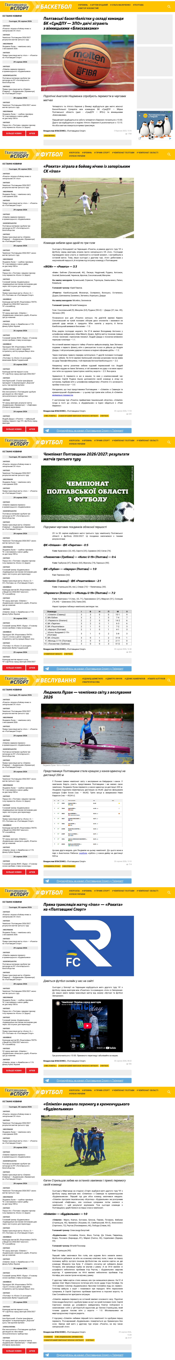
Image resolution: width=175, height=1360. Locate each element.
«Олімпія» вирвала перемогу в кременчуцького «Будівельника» (16, 70)
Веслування (8, 44)
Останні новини (12, 16)
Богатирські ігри (10, 75)
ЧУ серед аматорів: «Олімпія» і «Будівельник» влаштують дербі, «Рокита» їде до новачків (19, 315)
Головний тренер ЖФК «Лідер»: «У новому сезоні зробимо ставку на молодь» (19, 339)
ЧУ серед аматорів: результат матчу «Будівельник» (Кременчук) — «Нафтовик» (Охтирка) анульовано (19, 405)
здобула (83, 853)
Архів (32, 133)
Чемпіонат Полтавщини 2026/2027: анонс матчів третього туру (19, 106)
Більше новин (14, 133)
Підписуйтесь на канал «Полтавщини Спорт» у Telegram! (90, 430)
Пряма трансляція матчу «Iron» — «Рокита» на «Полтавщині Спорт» (20, 56)
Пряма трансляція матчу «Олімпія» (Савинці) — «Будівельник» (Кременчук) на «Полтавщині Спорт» (18, 91)
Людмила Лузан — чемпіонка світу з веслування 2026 (16, 47)
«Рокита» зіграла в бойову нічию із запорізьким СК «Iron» (16, 30)
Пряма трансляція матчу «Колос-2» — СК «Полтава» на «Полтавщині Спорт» (18, 294)
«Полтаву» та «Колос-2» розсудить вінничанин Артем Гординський (16, 359)
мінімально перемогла (62, 395)
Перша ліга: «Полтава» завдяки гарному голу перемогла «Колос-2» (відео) (18, 126)
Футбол (7, 26)
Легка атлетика (9, 389)
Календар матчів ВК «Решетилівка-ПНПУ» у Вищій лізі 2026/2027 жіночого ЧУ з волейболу (19, 304)
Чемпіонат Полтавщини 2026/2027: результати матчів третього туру (16, 38)
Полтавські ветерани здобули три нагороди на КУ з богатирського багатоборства (16, 80)
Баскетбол (56, 6)
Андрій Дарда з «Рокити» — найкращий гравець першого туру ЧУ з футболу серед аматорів (19, 421)
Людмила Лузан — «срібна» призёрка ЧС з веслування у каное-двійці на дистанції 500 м (17, 116)
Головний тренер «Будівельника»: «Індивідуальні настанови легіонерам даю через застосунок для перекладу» (19, 284)
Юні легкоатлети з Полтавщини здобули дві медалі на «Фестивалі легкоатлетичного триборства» (19, 394)
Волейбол (7, 299)
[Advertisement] (155, 29)
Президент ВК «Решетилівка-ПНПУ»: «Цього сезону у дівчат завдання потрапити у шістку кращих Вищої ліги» (18, 349)
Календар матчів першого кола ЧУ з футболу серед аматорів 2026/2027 (18, 373)
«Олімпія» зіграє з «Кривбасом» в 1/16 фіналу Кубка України (18, 325)
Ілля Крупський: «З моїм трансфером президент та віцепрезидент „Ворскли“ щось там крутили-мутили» (18, 383)
